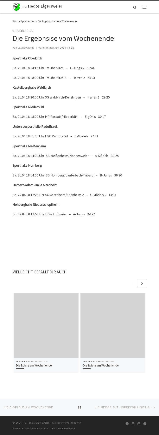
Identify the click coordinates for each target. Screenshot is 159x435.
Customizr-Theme (65, 428)
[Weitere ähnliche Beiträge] (142, 283)
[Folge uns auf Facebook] (127, 423)
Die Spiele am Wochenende (34, 365)
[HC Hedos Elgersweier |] (16, 6)
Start (15, 21)
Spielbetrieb (28, 21)
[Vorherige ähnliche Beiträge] (132, 283)
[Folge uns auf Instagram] (133, 423)
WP (31, 428)
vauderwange (26, 47)
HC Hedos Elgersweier (36, 422)
